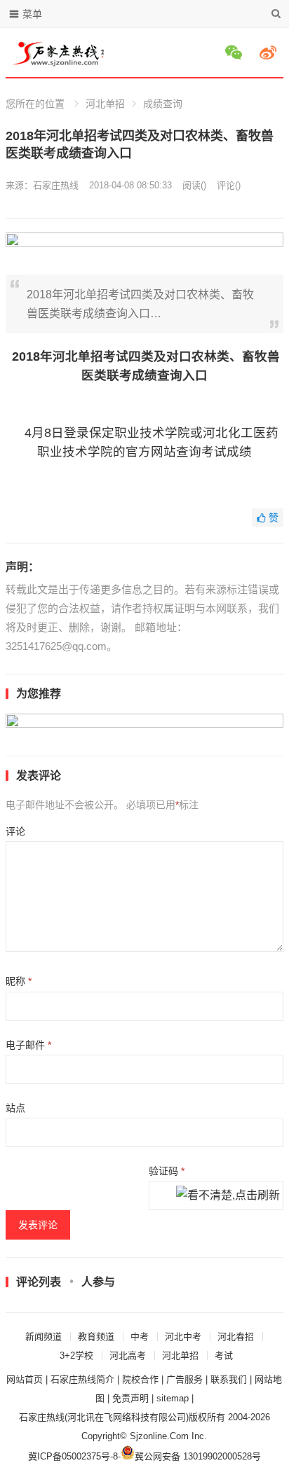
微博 (270, 52)
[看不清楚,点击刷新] (228, 1196)
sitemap (172, 1398)
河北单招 (105, 103)
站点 (15, 1108)
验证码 (166, 1171)
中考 (139, 1336)
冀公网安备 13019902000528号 (198, 1456)
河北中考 (183, 1336)
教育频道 (96, 1336)
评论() (229, 185)
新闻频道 (43, 1336)
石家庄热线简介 (82, 1379)
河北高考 (127, 1355)
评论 (15, 831)
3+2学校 (76, 1355)
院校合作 (140, 1379)
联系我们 (228, 1379)
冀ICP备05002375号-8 (73, 1456)
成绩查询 (162, 103)
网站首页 (24, 1379)
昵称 (19, 981)
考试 (224, 1355)
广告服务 (184, 1379)
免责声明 (130, 1398)
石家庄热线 (56, 185)
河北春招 (235, 1336)
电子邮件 (28, 1044)
